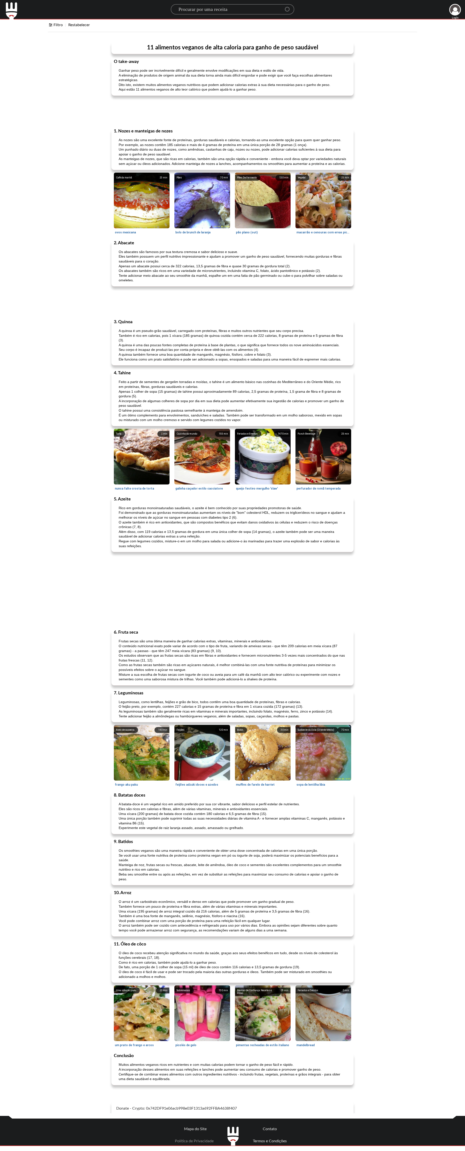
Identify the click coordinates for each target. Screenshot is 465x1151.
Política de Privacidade (194, 1141)
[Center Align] (289, 7)
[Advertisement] (232, 112)
